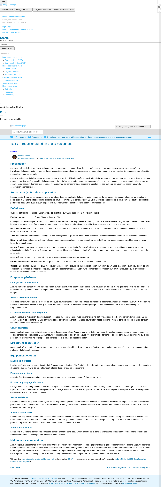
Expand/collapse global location (149, 136)
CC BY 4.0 (71, 459)
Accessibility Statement (86, 483)
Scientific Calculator (12, 75)
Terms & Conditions (68, 483)
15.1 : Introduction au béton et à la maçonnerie (38, 459)
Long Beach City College (26, 158)
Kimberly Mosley (24, 155)
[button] (9, 92)
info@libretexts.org (129, 483)
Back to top (14, 467)
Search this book (6, 41)
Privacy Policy (54, 483)
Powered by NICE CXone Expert (45, 478)
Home (21, 137)
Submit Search (7, 48)
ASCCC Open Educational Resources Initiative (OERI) (56, 158)
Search (14, 132)
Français (35, 137)
